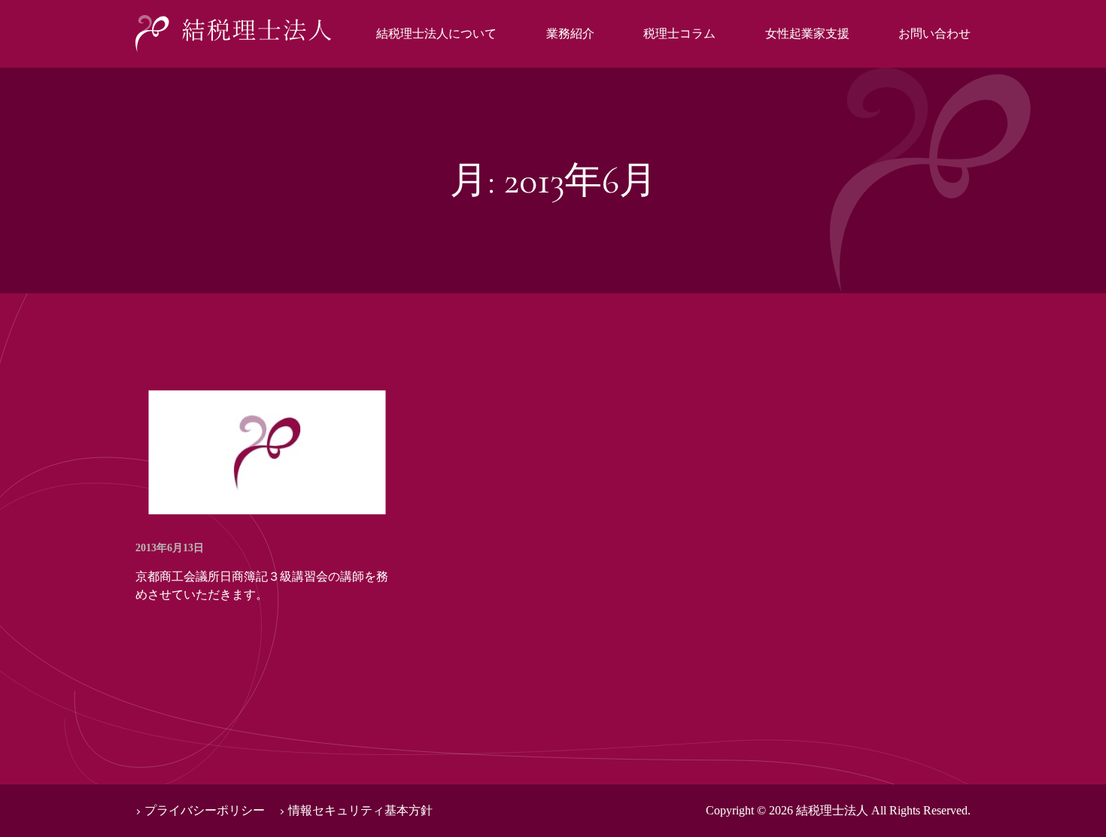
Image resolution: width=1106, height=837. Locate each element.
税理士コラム (679, 33)
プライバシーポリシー (204, 810)
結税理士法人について (436, 33)
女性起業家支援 (807, 33)
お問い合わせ (934, 33)
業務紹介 (570, 33)
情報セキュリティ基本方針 (360, 810)
